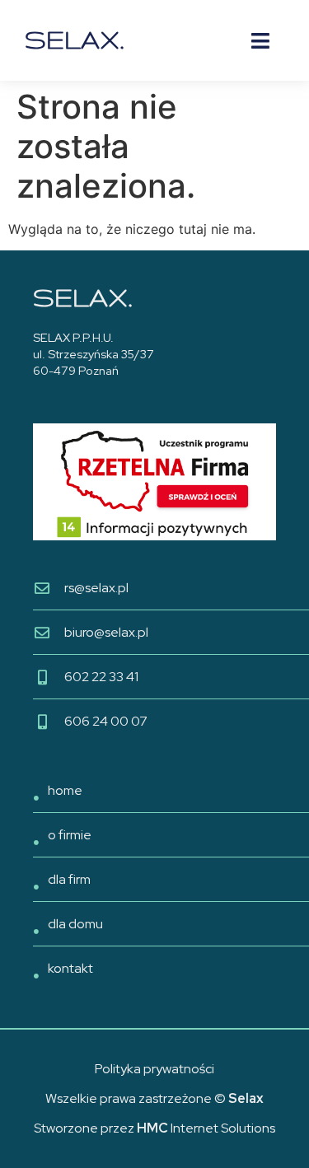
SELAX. (74, 40)
